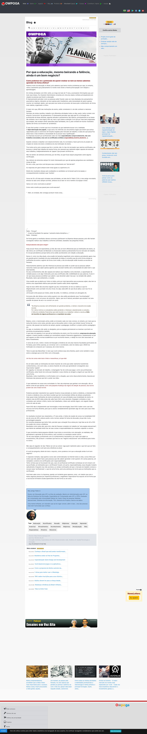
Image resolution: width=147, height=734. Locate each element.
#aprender (83, 523)
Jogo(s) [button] (40, 3)
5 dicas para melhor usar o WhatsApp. (47, 572)
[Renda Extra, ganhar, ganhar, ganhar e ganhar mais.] (85, 671)
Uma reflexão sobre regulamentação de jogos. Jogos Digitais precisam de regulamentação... (109, 132)
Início (26, 3)
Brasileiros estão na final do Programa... (47, 555)
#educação (36, 523)
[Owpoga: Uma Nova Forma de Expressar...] (109, 167)
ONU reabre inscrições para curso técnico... (49, 576)
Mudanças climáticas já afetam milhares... (48, 585)
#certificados (47, 523)
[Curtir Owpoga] (136, 10)
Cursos (81, 3)
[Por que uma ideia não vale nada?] (37, 671)
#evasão (57, 523)
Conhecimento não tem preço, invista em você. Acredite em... (109, 155)
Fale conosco (10, 709)
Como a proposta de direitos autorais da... (48, 568)
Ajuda (8, 726)
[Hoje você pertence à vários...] (109, 144)
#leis (85, 526)
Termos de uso (11, 713)
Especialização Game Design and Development (50, 560)
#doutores (53, 530)
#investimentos (43, 526)
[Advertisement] (61, 212)
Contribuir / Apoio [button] (93, 3)
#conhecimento (56, 526)
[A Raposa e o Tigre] (61, 671)
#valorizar (32, 526)
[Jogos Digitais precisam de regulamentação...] (109, 118)
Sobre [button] (32, 3)
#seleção (74, 523)
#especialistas (33, 530)
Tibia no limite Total (41, 589)
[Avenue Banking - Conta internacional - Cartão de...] (110, 671)
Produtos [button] (57, 3)
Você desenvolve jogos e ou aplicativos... (48, 564)
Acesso (106, 3)
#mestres (44, 530)
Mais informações (116, 731)
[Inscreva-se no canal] (143, 10)
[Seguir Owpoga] (139, 10)
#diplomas (65, 523)
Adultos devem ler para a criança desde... (47, 580)
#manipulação (77, 526)
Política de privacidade (13, 718)
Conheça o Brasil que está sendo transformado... (50, 551)
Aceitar (3, 731)
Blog (49, 3)
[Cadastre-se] (61, 623)
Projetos (8, 722)
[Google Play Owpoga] (133, 10)
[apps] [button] (69, 3)
